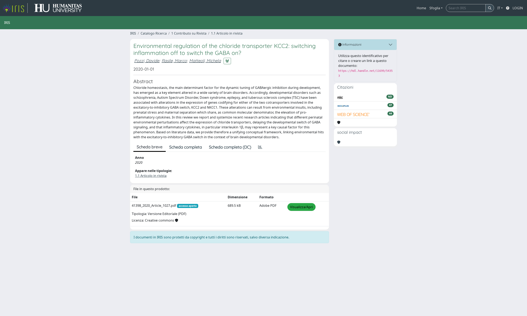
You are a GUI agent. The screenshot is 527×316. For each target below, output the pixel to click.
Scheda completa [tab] (185, 147)
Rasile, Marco (174, 60)
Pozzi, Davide (146, 60)
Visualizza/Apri (301, 207)
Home (421, 8)
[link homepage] (15, 8)
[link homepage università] (58, 8)
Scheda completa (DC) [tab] (230, 147)
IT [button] (498, 8)
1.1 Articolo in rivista (227, 33)
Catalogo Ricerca (154, 33)
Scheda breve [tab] (149, 146)
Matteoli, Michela (205, 60)
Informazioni (351, 44)
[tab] (260, 147)
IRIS (133, 33)
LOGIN (518, 8)
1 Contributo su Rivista (188, 33)
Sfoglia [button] (434, 8)
